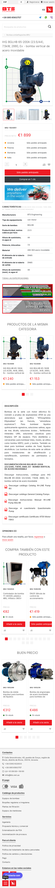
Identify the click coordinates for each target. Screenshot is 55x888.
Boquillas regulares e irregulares (15, 802)
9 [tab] (40, 638)
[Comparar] (44, 164)
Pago (4, 858)
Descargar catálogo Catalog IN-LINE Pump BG (29, 487)
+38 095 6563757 (11, 17)
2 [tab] (27, 394)
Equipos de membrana (11, 811)
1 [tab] (23, 394)
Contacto (6, 862)
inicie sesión (7, 540)
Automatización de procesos (14, 834)
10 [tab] (44, 638)
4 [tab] (19, 638)
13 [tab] (27, 642)
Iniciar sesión (48, 2)
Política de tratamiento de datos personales (21, 850)
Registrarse (34, 2)
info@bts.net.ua (12, 775)
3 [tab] (31, 394)
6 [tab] (27, 638)
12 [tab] (23, 642)
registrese (38, 536)
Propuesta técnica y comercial (15, 826)
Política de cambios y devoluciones (17, 854)
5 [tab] (23, 638)
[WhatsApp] (46, 17)
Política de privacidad (11, 846)
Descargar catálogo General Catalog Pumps (29, 494)
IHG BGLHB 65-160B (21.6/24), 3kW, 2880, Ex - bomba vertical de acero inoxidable (40, 370)
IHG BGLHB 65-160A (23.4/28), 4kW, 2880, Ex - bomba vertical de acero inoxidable (13, 370)
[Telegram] (40, 17)
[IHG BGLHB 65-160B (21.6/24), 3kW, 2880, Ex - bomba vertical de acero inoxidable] (40, 348)
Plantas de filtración (10, 807)
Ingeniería (6, 822)
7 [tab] (31, 638)
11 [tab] (48, 638)
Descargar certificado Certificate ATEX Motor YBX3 (29, 518)
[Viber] (51, 17)
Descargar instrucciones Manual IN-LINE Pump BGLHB (29, 501)
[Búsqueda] (49, 26)
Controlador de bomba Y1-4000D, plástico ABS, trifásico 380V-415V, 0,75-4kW (13, 596)
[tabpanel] (14, 363)
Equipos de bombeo (10, 798)
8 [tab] (36, 638)
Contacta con (12, 875)
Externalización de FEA (12, 830)
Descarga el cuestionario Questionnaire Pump (29, 509)
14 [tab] (31, 642)
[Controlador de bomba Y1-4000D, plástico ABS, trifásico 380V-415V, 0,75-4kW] (14, 573)
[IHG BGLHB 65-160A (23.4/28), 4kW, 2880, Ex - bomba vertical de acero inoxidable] (14, 348)
